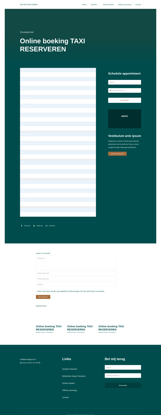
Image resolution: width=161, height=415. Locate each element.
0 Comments (49, 332)
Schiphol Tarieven (69, 369)
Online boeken (68, 383)
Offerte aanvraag (69, 390)
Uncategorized (26, 32)
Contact (65, 397)
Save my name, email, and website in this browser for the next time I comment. (71, 291)
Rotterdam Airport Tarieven (74, 376)
